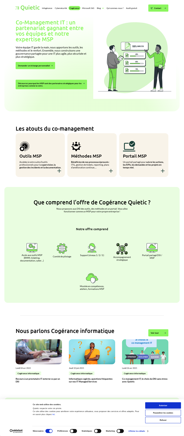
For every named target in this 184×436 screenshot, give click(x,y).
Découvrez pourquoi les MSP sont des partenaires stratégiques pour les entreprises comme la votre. (50, 84)
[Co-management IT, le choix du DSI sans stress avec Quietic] (145, 362)
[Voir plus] (59, 171)
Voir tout (155, 333)
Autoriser (163, 405)
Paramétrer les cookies (163, 413)
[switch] (73, 431)
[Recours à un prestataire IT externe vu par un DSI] (39, 362)
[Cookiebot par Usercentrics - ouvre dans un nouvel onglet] (16, 431)
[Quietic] (28, 8)
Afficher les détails (136, 431)
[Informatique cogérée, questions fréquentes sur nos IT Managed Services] (92, 362)
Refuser (163, 420)
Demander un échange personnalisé (34, 65)
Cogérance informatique (28, 373)
